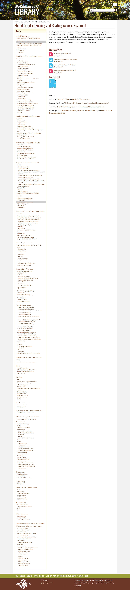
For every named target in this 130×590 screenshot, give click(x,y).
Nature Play (19, 256)
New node (19, 112)
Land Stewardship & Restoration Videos (26, 537)
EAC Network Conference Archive (25, 159)
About (16, 575)
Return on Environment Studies (25, 323)
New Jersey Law (21, 386)
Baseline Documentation (23, 168)
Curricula (19, 490)
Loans (18, 232)
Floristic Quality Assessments (24, 289)
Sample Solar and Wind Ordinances (26, 109)
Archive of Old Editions (22, 504)
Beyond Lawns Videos (23, 555)
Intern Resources (22, 468)
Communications (21, 429)
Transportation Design (22, 94)
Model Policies (20, 50)
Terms (36, 575)
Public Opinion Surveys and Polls (24, 346)
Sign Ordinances (21, 84)
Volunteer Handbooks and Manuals (26, 464)
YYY (18, 510)
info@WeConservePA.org (47, 582)
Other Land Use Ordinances (23, 110)
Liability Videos (20, 540)
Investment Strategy (22, 443)
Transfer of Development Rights (24, 100)
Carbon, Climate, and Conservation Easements (29, 170)
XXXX (18, 343)
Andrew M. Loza (63, 99)
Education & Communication (26, 487)
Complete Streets (22, 98)
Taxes (18, 366)
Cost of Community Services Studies (26, 325)
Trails (18, 261)
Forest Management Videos (24, 539)
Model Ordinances (21, 49)
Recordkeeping (20, 455)
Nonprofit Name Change (23, 454)
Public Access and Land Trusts (24, 265)
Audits (18, 379)
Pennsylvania (21, 348)
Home (16, 21)
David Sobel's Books (22, 258)
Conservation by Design (22, 63)
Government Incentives (22, 405)
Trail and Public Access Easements (25, 202)
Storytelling (20, 436)
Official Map (20, 77)
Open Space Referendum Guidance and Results (29, 219)
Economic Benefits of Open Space (26, 327)
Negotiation (20, 196)
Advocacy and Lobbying (23, 424)
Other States (21, 351)
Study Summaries (21, 341)
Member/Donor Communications (26, 432)
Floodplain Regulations (22, 66)
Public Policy (20, 481)
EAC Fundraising (21, 151)
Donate (29, 575)
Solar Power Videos (21, 546)
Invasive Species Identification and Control (28, 278)
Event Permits (21, 253)
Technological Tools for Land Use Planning (27, 137)
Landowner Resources (24, 403)
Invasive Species (20, 275)
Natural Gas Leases (21, 476)
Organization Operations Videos (24, 542)
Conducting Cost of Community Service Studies (29, 339)
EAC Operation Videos (22, 528)
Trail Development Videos (24, 563)
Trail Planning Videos (23, 565)
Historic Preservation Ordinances (25, 71)
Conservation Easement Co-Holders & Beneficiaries (30, 175)
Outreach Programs (21, 495)
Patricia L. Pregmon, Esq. (80, 99)
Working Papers (20, 483)
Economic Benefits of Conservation (25, 307)
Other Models (20, 52)
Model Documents (22, 36)
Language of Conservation (23, 493)
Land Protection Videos (22, 535)
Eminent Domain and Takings (24, 383)
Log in (86, 575)
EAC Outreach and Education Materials (26, 157)
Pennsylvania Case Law (22, 395)
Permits (18, 247)
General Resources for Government (25, 413)
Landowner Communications (25, 431)
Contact (22, 575)
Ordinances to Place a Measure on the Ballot (28, 221)
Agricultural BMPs (21, 518)
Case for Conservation (23, 305)
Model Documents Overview (87, 110)
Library (20, 21)
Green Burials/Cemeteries (23, 301)
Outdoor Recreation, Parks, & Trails (28, 245)
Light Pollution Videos (23, 553)
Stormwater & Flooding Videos (25, 549)
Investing (19, 441)
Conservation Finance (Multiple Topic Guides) (28, 216)
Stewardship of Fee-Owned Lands (25, 296)
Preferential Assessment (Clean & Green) (26, 370)
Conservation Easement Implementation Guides (29, 179)
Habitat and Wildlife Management (25, 282)
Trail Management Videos (24, 562)
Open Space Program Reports (25, 225)
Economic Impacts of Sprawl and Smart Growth (28, 337)
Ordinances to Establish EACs (24, 146)
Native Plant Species (21, 287)
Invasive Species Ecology (23, 276)
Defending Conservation (24, 243)
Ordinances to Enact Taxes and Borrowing (28, 223)
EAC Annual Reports (22, 155)
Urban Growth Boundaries (23, 138)
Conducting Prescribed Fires (25, 285)
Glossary (49, 575)
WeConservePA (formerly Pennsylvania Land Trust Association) (86, 103)
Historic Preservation (22, 70)
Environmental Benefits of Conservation (26, 332)
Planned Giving (21, 228)
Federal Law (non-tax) (22, 384)
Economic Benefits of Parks (24, 312)
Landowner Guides (21, 406)
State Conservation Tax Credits (24, 235)
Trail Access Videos (22, 560)
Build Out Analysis (21, 121)
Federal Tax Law (21, 373)
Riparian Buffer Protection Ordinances (26, 82)
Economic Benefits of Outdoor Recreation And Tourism (31, 311)
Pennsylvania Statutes (22, 392)
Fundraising (19, 226)
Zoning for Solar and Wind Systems (25, 105)
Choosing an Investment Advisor (25, 448)
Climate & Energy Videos (24, 551)
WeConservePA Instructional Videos (28, 526)
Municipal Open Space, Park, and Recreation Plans (29, 133)
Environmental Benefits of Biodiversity (27, 334)
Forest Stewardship (21, 298)
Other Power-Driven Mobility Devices (26, 263)
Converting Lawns (21, 273)
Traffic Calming (21, 96)
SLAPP (18, 399)
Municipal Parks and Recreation (24, 260)
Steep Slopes (20, 86)
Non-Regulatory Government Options (29, 410)
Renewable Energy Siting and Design (25, 291)
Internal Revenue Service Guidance (25, 371)
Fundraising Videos (21, 532)
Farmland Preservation (22, 61)
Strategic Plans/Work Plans (23, 459)
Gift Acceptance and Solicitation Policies (26, 230)
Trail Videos (19, 556)
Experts (41, 575)
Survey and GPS (20, 200)
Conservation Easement (68, 110)
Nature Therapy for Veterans (24, 330)
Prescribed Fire (21, 283)
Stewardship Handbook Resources (25, 271)
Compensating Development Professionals (27, 239)
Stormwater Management (23, 89)
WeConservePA (45, 584)
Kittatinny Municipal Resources (24, 506)
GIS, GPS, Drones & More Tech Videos (26, 533)
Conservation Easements (22, 166)
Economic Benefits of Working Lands (26, 321)
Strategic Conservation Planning (24, 198)
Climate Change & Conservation (27, 417)
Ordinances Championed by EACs (25, 148)
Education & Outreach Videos (24, 530)
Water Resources (22, 514)
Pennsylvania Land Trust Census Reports (26, 362)
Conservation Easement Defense (25, 177)
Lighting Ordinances (23, 75)
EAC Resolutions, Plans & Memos (25, 150)
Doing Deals (20, 189)
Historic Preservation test (22, 68)
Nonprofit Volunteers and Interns (24, 463)
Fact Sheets (19, 344)
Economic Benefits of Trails (24, 314)
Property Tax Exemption (22, 368)
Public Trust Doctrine (22, 397)
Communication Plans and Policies (26, 438)
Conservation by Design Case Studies (26, 64)
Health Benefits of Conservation (24, 328)
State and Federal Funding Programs (25, 237)
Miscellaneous (21, 502)
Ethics (18, 440)
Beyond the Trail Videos (23, 558)
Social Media (21, 434)
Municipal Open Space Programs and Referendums (29, 217)
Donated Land (20, 205)
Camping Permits (22, 251)
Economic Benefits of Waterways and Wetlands (29, 320)
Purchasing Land (21, 207)
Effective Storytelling (22, 498)
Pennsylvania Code (21, 393)
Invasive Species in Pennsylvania (25, 280)
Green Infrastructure (21, 516)
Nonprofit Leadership (22, 452)
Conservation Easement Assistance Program (68, 575)
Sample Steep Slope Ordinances (25, 87)
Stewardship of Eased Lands (23, 294)
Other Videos (20, 544)
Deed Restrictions (21, 188)
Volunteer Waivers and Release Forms (26, 466)
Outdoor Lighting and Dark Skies (25, 73)
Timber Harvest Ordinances (23, 91)
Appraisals (19, 165)
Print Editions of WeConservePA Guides (30, 523)
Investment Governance (23, 447)
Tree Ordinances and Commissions (25, 102)
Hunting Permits (22, 249)
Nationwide (20, 350)
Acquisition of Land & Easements (28, 162)
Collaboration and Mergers (23, 427)
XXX (18, 508)
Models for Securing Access (23, 42)
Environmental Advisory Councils (28, 142)
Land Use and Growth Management (25, 128)
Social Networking (21, 497)
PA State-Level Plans (22, 135)
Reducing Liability (21, 457)
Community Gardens (22, 299)
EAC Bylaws (20, 144)
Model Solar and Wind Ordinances (26, 107)
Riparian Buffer (20, 292)
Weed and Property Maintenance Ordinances (27, 103)
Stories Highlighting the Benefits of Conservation (28, 353)
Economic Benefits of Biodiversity (26, 309)
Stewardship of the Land (24, 269)
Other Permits (21, 254)
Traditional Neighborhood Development (26, 93)
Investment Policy (22, 445)
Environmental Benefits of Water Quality (27, 335)
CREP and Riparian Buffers (23, 519)
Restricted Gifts (20, 233)
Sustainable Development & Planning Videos (27, 547)
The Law (19, 377)
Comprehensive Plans (22, 122)
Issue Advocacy (20, 491)
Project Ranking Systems (22, 204)
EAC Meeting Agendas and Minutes (25, 153)
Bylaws (18, 425)
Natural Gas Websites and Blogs (24, 477)
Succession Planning (21, 461)
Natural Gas (20, 472)
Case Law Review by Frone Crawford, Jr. (26, 381)
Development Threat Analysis (24, 126)
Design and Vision (21, 124)
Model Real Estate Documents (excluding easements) (29, 43)
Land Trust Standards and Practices (25, 450)
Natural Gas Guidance (22, 474)
